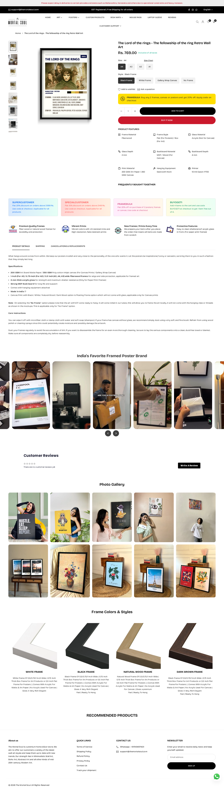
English (207, 10)
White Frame (145, 80)
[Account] (203, 22)
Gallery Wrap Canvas (167, 80)
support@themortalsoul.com (25, 10)
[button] (102, 86)
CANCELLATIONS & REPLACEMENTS (68, 246)
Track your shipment (86, 770)
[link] (33, 229)
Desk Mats (115, 17)
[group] (64, 86)
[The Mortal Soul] (17, 22)
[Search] (197, 22)
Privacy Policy (83, 761)
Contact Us (82, 765)
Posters (73, 17)
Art (58, 17)
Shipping (40, 246)
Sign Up (191, 766)
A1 (150, 66)
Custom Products (95, 17)
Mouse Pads (136, 17)
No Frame (188, 80)
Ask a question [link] (148, 89)
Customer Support (109, 26)
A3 (131, 66)
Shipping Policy (84, 751)
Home (48, 17)
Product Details (21, 246)
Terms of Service (84, 747)
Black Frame (126, 80)
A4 (122, 66)
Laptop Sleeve (155, 17)
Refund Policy (83, 756)
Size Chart (148, 60)
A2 (140, 66)
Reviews (172, 17)
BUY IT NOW (166, 120)
